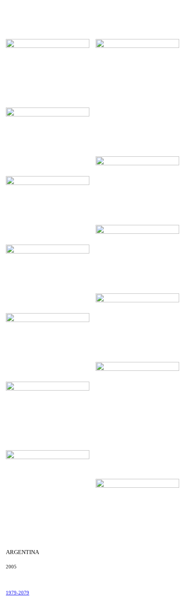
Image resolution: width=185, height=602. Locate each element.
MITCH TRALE (25, 9)
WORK (107, 9)
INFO (151, 9)
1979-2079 (17, 592)
